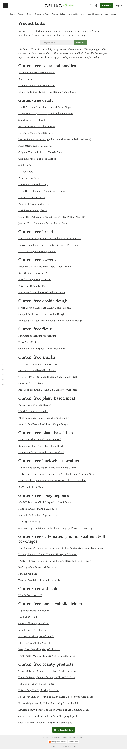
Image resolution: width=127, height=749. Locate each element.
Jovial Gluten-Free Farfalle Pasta (36, 72)
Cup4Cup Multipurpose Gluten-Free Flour (41, 349)
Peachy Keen (84, 561)
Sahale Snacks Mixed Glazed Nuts (37, 370)
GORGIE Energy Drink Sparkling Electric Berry (44, 561)
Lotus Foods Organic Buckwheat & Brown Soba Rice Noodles (52, 480)
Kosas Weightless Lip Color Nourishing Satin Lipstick (48, 703)
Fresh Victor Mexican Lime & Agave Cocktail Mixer (47, 656)
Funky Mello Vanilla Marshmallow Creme (41, 292)
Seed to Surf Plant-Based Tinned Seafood (41, 452)
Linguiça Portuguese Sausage (77, 528)
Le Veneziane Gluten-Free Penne (36, 85)
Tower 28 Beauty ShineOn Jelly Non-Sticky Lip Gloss (47, 671)
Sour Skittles (49, 159)
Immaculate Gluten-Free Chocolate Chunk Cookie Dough (50, 321)
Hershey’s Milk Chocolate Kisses (36, 126)
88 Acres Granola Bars (30, 383)
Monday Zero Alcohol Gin (32, 630)
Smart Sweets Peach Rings (33, 184)
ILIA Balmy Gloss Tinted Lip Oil (36, 684)
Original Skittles (27, 159)
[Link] (15, 66)
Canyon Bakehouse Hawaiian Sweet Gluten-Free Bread (48, 245)
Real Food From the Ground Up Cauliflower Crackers (47, 390)
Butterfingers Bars (28, 178)
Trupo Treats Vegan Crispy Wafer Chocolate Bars (45, 113)
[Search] (91, 5)
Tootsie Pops (55, 152)
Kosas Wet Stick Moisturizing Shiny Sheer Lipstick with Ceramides (55, 697)
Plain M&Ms (25, 146)
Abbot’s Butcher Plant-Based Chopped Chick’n (44, 418)
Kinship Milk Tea (27, 574)
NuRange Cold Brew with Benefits (37, 567)
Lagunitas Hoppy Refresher (33, 611)
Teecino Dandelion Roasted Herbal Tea (40, 580)
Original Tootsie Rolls (30, 152)
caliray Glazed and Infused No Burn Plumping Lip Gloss (49, 716)
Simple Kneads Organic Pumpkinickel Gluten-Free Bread (49, 238)
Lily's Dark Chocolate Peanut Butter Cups (41, 191)
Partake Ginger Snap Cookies (34, 279)
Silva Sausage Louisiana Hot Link (36, 528)
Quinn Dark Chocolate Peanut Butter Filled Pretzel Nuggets (51, 217)
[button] (12, 14)
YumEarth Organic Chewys (33, 204)
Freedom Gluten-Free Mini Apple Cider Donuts (44, 267)
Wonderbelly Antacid (30, 595)
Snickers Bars (25, 165)
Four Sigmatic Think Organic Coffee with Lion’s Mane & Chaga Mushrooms (60, 548)
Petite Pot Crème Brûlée (31, 286)
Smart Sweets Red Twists (32, 120)
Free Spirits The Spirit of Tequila (36, 636)
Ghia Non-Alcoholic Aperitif (34, 643)
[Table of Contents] (2, 374)
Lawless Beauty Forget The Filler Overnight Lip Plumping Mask (53, 710)
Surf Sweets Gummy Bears (32, 210)
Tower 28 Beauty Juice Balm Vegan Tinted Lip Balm (46, 677)
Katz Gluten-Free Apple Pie (33, 273)
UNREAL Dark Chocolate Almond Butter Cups (44, 107)
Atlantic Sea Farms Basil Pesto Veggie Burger (43, 424)
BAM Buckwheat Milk (30, 487)
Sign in (119, 5)
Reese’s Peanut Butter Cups (33, 139)
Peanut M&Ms (46, 146)
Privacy (63, 737)
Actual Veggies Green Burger (34, 405)
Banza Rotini (25, 79)
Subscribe (106, 5)
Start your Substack (58, 742)
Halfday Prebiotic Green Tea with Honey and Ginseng (48, 554)
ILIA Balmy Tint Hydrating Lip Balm (38, 690)
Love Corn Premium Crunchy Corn (38, 364)
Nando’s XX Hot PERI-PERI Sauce (37, 509)
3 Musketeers (25, 172)
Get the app (73, 742)
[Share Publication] (96, 5)
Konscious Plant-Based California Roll (39, 439)
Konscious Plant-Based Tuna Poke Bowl (40, 446)
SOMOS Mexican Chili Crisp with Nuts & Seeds (44, 502)
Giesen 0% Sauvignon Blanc (33, 623)
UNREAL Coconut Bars (31, 197)
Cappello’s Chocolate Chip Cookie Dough (41, 314)
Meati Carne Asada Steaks (33, 411)
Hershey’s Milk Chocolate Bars (35, 133)
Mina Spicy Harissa (29, 522)
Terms (69, 737)
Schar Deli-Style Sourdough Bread (37, 251)
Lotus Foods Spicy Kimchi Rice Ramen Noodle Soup (47, 92)
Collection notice (78, 737)
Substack (53, 746)
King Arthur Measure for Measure (37, 336)
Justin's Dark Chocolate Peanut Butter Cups (42, 223)
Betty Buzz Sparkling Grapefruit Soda (39, 649)
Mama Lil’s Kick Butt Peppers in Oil (38, 515)
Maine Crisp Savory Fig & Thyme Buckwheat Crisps (47, 468)
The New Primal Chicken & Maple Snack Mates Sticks (48, 377)
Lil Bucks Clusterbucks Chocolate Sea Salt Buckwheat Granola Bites (56, 474)
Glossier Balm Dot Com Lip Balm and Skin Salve (45, 723)
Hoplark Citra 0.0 (27, 617)
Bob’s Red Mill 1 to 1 (29, 342)
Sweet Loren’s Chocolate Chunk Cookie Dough (44, 308)
